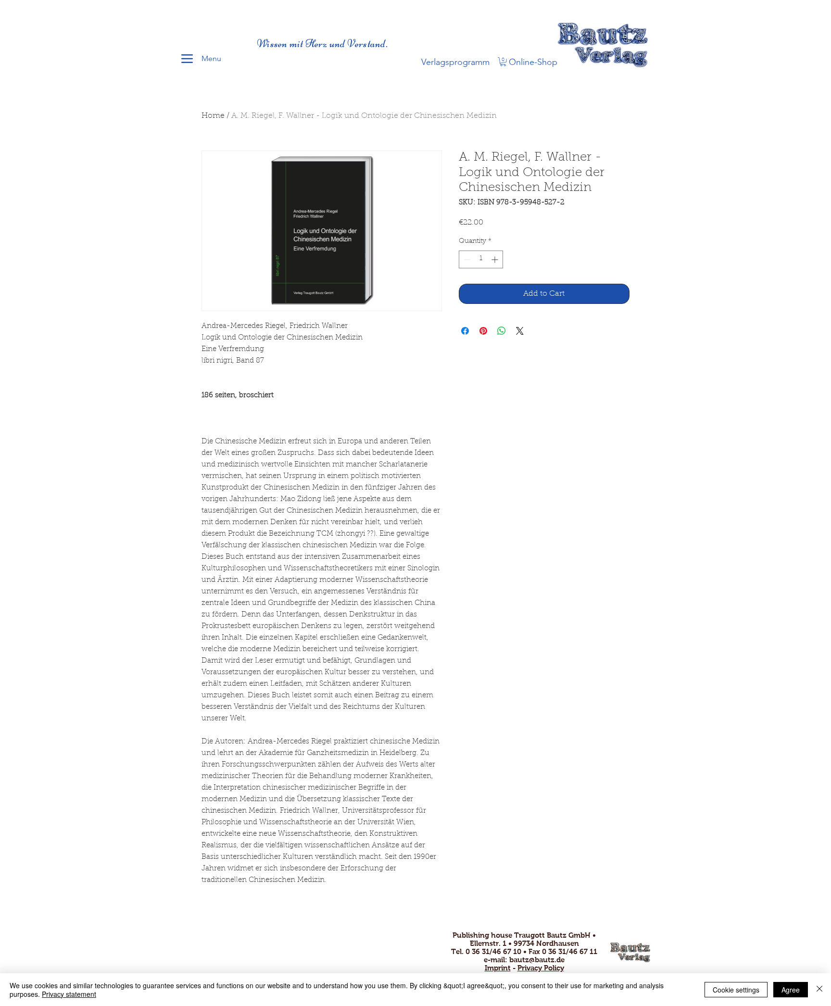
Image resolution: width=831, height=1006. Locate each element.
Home (213, 116)
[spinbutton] (481, 259)
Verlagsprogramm (455, 62)
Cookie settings (736, 989)
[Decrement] (466, 259)
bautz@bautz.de (537, 960)
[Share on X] (520, 331)
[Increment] (496, 259)
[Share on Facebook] (465, 331)
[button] (503, 61)
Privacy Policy (540, 968)
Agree (790, 989)
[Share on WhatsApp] (501, 331)
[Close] (819, 989)
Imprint (498, 968)
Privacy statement (69, 994)
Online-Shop (533, 62)
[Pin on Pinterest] (483, 331)
